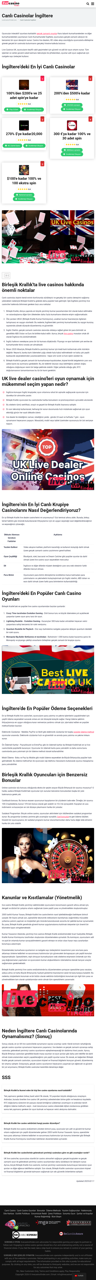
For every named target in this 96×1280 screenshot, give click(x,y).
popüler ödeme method (84, 732)
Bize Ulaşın (56, 1216)
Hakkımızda (86, 1210)
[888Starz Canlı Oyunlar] (72, 130)
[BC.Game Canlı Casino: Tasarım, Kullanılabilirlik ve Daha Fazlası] (24, 130)
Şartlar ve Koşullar (85, 1213)
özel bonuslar (63, 817)
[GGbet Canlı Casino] (24, 89)
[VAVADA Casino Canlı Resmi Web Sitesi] (72, 89)
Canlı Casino (10, 1210)
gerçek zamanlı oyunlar (47, 33)
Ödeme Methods (53, 1210)
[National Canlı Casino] (24, 174)
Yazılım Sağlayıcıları (71, 1210)
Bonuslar (41, 1210)
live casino (68, 333)
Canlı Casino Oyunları (26, 1210)
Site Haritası (8, 1213)
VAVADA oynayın (73, 105)
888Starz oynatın (73, 150)
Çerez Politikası (55, 1213)
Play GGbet (13, 109)
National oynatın (25, 195)
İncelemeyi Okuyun (33, 109)
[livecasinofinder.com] (11, 3)
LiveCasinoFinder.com (9, 20)
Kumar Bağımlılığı (42, 1216)
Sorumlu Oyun (69, 1213)
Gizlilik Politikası (22, 1213)
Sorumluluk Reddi (39, 1213)
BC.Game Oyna (14, 146)
